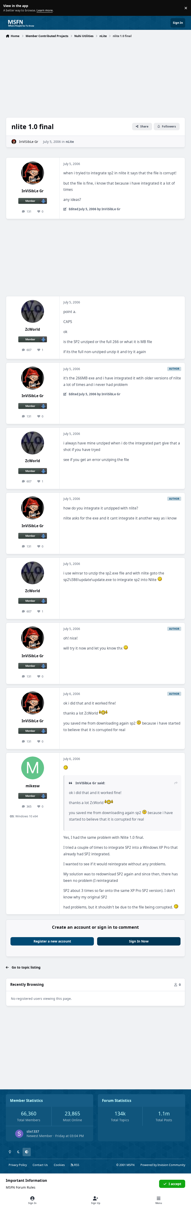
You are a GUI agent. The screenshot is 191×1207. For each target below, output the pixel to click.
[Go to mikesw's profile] (32, 768)
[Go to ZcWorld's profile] (32, 311)
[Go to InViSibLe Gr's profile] (13, 141)
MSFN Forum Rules (20, 1187)
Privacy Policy (18, 1165)
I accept (175, 1184)
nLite (70, 141)
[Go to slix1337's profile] (19, 1134)
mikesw (33, 786)
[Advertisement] (95, 74)
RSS (76, 1165)
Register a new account (52, 941)
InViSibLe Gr (28, 141)
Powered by (162, 1165)
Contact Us (40, 1165)
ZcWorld (32, 329)
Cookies (59, 1165)
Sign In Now (139, 941)
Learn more (9, 8)
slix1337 (33, 1131)
